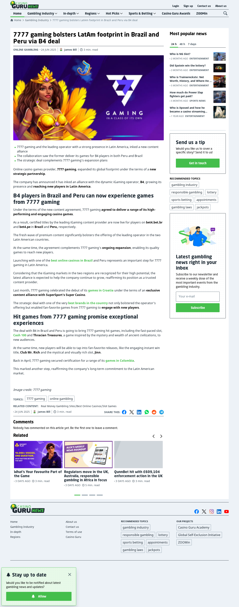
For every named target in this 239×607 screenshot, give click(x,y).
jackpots (154, 550)
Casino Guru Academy (193, 527)
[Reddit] (154, 412)
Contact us (204, 5)
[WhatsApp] (146, 412)
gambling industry (136, 527)
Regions (91, 13)
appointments (158, 542)
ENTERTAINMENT (199, 58)
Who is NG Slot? (180, 54)
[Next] (161, 436)
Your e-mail (187, 296)
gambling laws (133, 550)
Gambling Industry (40, 13)
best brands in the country (88, 303)
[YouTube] (226, 511)
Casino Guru (73, 537)
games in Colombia (119, 361)
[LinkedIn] (139, 412)
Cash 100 (19, 335)
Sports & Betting (141, 13)
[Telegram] (161, 412)
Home (17, 13)
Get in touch (198, 163)
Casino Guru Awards (176, 13)
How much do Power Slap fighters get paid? (186, 94)
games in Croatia (101, 290)
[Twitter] (131, 412)
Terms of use (74, 532)
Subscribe (198, 308)
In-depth (69, 13)
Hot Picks (112, 13)
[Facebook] (124, 412)
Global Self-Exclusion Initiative (199, 535)
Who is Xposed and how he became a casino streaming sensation (187, 109)
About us (220, 5)
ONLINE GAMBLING (25, 49)
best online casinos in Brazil (72, 260)
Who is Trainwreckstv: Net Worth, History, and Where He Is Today (191, 79)
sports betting (133, 542)
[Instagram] (211, 511)
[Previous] (154, 436)
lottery (163, 535)
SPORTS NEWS (198, 100)
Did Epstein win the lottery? (188, 65)
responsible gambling (138, 535)
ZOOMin (201, 13)
